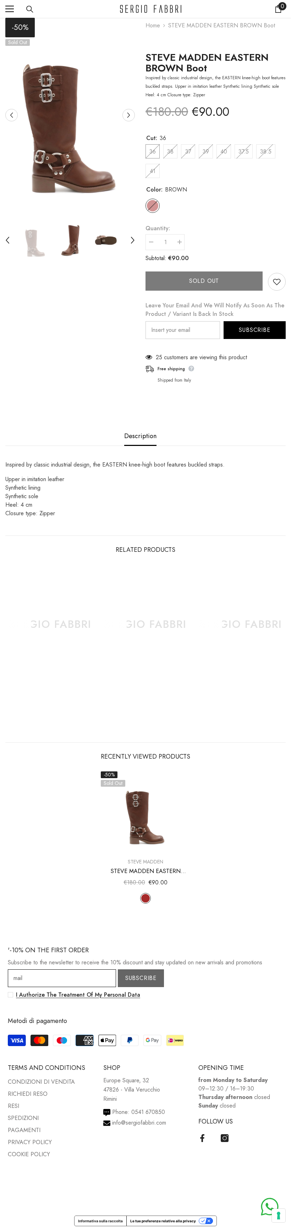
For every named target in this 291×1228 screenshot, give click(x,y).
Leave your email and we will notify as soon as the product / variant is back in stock (215, 309)
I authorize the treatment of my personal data (78, 995)
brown (145, 898)
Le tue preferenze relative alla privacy (163, 1221)
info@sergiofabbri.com (139, 1123)
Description (140, 436)
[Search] (30, 9)
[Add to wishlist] (277, 282)
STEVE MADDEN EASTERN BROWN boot (207, 63)
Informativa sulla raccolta (100, 1221)
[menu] (9, 9)
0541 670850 (148, 1112)
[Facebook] (202, 1138)
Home (153, 25)
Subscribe (254, 330)
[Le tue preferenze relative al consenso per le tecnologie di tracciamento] (278, 1215)
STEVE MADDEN (145, 861)
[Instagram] (224, 1138)
